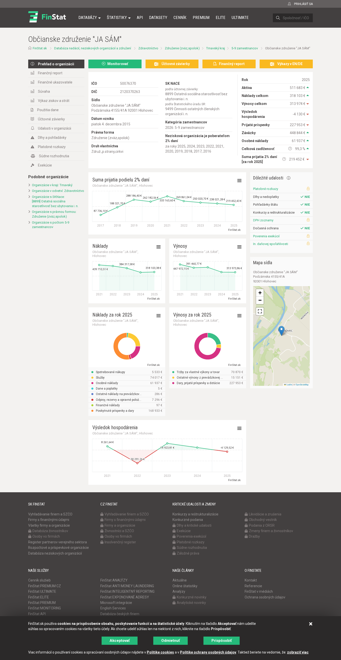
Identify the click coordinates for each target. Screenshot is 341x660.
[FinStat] (47, 21)
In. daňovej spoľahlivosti (270, 244)
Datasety (158, 17)
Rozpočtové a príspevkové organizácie (58, 548)
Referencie (253, 586)
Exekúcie (45, 165)
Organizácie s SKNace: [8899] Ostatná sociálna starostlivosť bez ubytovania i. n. (55, 201)
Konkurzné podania (187, 520)
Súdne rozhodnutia (54, 156)
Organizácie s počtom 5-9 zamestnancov (50, 225)
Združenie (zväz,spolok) (182, 48)
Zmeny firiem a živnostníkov (271, 531)
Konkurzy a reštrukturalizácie (195, 514)
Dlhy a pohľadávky (52, 138)
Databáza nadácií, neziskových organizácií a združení (92, 48)
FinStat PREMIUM (42, 603)
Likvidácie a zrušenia (265, 514)
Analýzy (178, 591)
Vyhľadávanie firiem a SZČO (50, 514)
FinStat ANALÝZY (114, 580)
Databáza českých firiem (119, 614)
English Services (113, 608)
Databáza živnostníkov (50, 531)
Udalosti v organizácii (54, 128)
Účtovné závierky (51, 119)
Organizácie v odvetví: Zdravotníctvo (58, 191)
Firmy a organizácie (120, 525)
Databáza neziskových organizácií (55, 553)
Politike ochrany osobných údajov (208, 652)
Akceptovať (120, 640)
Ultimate (240, 17)
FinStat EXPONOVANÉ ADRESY (124, 597)
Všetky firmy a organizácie (49, 525)
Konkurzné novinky (191, 597)
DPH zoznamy (263, 220)
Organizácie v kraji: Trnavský (52, 185)
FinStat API (37, 614)
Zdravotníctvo (148, 48)
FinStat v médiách (259, 591)
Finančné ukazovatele (55, 82)
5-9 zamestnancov (244, 48)
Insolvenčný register (120, 542)
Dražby (254, 536)
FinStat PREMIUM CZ (44, 586)
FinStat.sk (40, 48)
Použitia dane (48, 110)
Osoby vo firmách (46, 536)
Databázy (87, 17)
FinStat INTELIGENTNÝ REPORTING (127, 591)
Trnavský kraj (215, 48)
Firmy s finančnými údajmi (48, 520)
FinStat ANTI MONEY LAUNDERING (127, 586)
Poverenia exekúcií (266, 236)
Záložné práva (188, 553)
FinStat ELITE (38, 597)
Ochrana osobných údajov (265, 597)
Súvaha (44, 91)
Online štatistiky (184, 586)
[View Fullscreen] (260, 311)
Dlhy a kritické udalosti (194, 525)
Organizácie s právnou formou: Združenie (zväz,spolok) (54, 214)
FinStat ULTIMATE (42, 591)
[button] (281, 331)
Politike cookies (160, 652)
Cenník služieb (39, 580)
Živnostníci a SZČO (119, 531)
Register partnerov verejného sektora (57, 542)
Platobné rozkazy (52, 147)
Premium (201, 17)
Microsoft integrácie (116, 603)
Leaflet (289, 384)
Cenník (179, 17)
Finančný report (50, 73)
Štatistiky (117, 17)
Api (140, 17)
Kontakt (251, 580)
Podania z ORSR (262, 525)
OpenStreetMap (302, 384)
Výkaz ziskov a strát (53, 101)
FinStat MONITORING (44, 608)
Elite (220, 17)
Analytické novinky (191, 603)
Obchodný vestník (263, 520)
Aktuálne (179, 580)
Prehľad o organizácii (56, 64)
